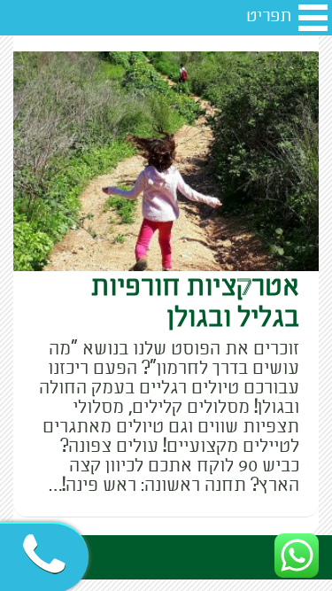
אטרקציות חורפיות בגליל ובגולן (194, 301)
